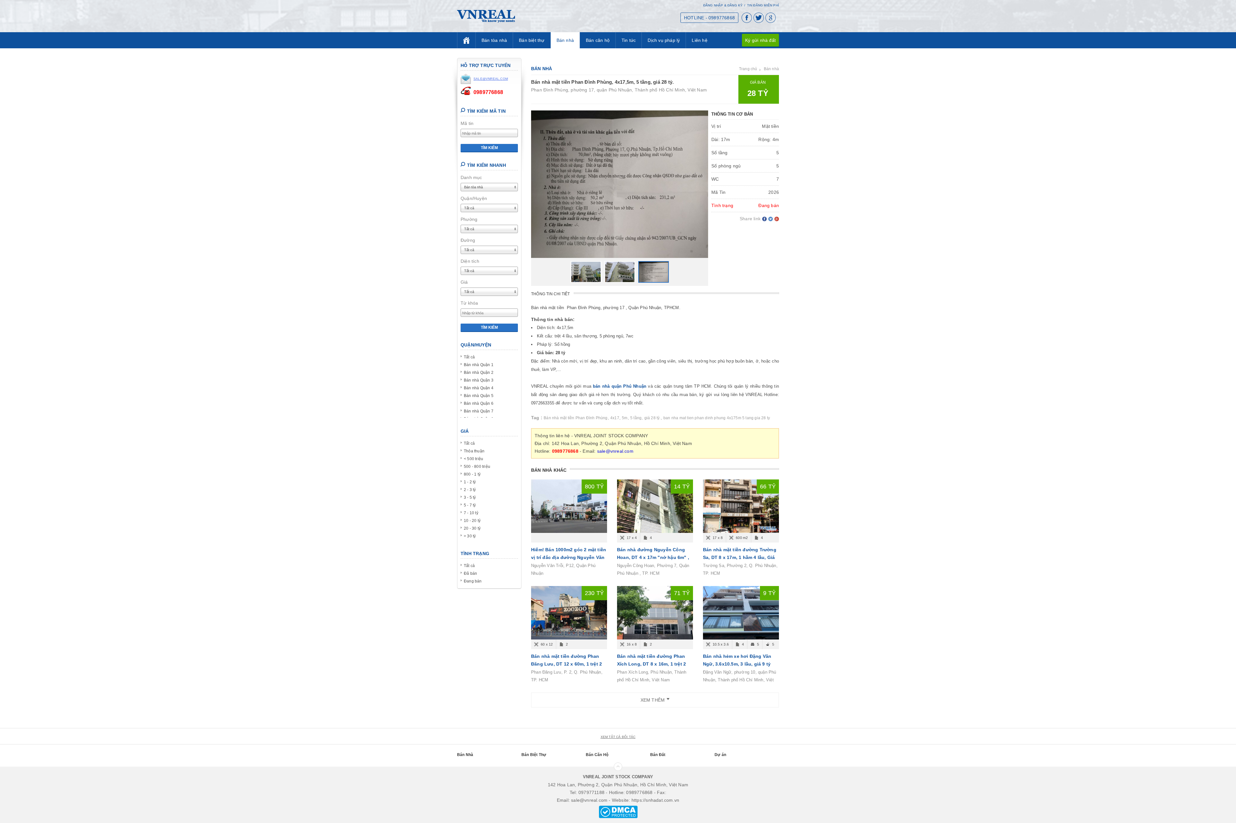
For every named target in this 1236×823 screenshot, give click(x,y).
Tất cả (469, 357)
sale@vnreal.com (615, 451)
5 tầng (635, 418)
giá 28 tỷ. (652, 418)
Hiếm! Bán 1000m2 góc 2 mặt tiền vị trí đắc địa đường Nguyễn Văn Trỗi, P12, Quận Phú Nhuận (568, 557)
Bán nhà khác (548, 470)
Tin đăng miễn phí (763, 5)
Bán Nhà (465, 754)
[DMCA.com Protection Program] (618, 811)
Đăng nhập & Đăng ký (723, 5)
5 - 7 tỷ (470, 505)
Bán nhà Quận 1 (478, 365)
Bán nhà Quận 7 (478, 411)
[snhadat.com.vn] (486, 15)
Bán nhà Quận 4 (478, 388)
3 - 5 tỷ (470, 497)
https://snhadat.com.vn (655, 800)
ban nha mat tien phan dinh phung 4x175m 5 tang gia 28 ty (716, 418)
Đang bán (473, 581)
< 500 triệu (473, 459)
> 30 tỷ (470, 536)
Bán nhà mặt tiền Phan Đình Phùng (575, 418)
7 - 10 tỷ (471, 513)
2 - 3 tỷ (470, 489)
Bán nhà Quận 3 (478, 380)
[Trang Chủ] (466, 40)
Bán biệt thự (531, 40)
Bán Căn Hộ (597, 754)
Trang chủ (748, 69)
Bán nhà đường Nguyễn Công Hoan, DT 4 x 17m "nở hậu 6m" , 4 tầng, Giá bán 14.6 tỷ (653, 557)
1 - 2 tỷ (470, 482)
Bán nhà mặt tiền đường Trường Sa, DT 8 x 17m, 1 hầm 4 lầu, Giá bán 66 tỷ (739, 557)
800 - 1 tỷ (472, 474)
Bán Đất (657, 754)
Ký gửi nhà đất (760, 40)
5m (624, 418)
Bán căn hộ (598, 40)
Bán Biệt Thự (533, 754)
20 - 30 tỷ (472, 528)
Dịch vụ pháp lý (664, 40)
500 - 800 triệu (477, 466)
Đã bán (470, 573)
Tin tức (629, 40)
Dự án (720, 754)
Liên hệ (699, 40)
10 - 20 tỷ (472, 520)
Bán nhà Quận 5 (478, 395)
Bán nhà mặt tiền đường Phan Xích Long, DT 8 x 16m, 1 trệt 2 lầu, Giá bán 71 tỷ (651, 664)
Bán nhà (565, 40)
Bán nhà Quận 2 (478, 372)
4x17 (614, 418)
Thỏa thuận (474, 451)
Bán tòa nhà (494, 40)
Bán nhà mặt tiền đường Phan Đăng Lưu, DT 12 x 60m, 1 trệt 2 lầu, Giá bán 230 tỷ (566, 664)
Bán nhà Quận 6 (478, 403)
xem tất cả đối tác (618, 737)
